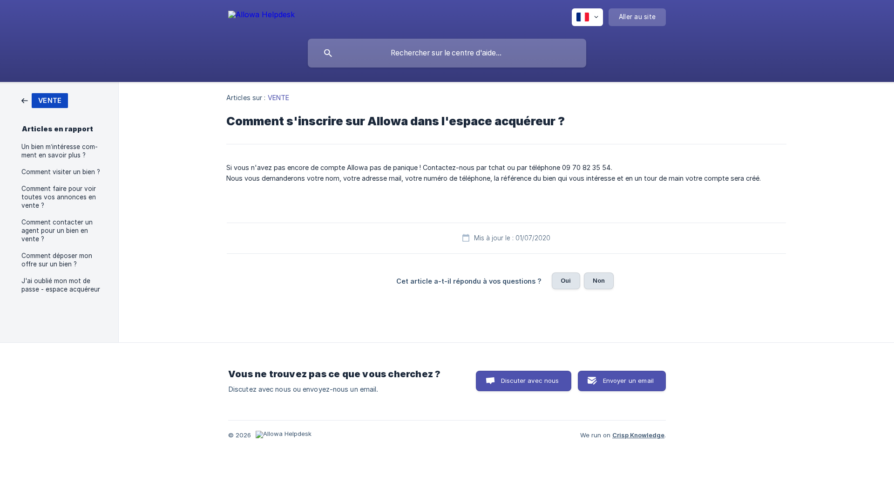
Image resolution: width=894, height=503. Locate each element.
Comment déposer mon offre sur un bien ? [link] (56, 260)
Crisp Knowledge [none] (638, 435)
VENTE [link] (279, 98)
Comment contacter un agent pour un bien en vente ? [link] (57, 230)
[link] (44, 99)
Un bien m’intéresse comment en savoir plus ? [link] (59, 151)
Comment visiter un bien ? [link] (60, 172)
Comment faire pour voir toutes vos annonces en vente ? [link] (58, 197)
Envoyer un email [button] (628, 380)
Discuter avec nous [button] (530, 380)
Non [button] (599, 280)
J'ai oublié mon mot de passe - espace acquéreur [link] (60, 285)
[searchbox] (447, 53)
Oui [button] (566, 280)
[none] (261, 16)
